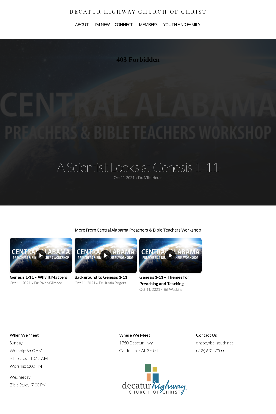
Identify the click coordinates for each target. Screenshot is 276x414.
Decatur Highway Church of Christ (138, 11)
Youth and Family (182, 24)
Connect (124, 24)
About (82, 24)
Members (148, 24)
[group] (41, 263)
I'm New (102, 24)
